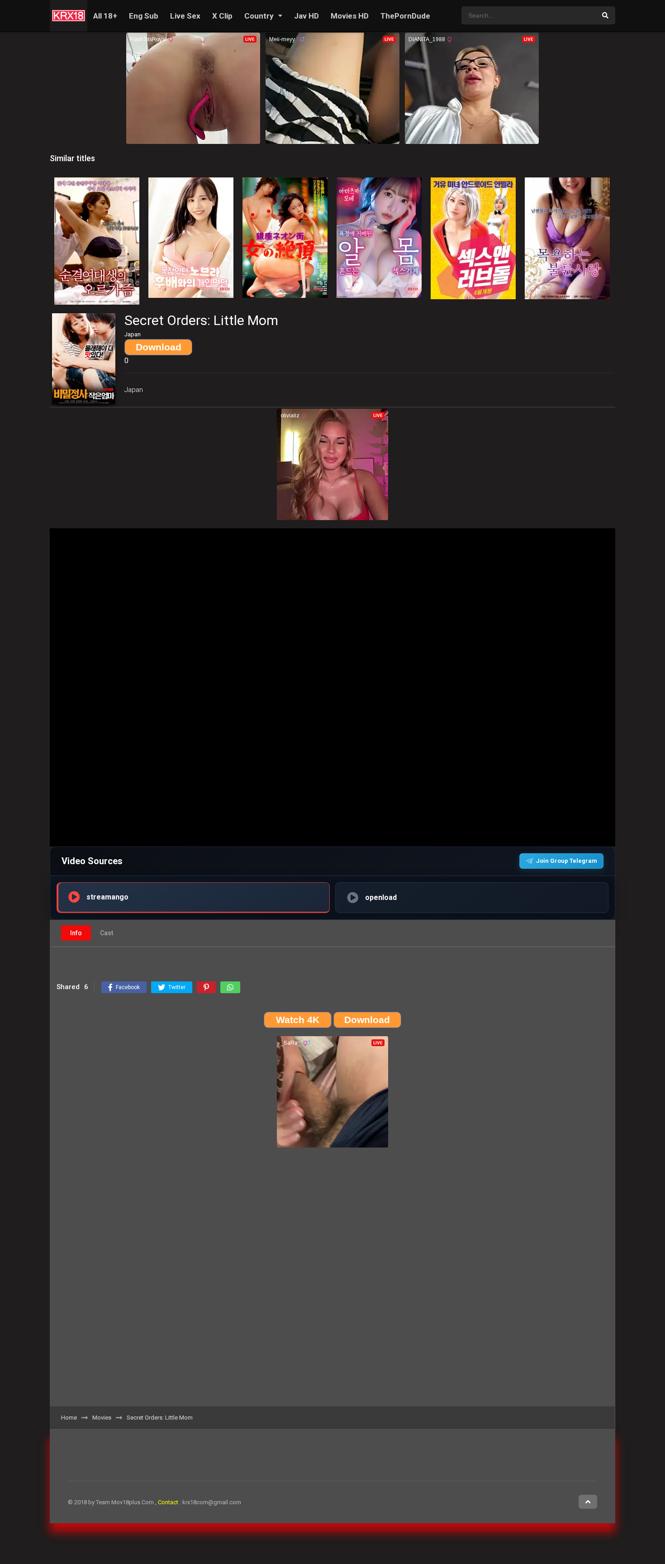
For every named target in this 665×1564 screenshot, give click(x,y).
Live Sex (185, 15)
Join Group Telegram (566, 860)
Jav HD (306, 15)
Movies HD (350, 15)
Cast (106, 933)
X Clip (222, 15)
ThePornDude (405, 15)
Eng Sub (143, 15)
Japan (133, 390)
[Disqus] (332, 1280)
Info (76, 933)
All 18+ (105, 15)
